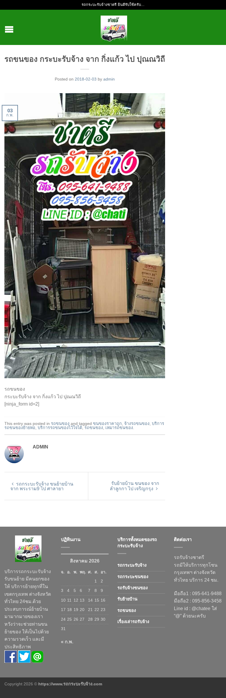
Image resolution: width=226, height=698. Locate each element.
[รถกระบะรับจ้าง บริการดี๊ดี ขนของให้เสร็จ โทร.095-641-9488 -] (114, 27)
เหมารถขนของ (119, 427)
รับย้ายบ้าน (127, 599)
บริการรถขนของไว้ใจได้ (60, 427)
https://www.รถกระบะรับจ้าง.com (70, 684)
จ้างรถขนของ (136, 423)
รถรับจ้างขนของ (132, 587)
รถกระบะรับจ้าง (132, 565)
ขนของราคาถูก (107, 423)
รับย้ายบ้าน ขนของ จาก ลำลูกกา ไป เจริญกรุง (134, 486)
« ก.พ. (67, 641)
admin (109, 79)
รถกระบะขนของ (132, 576)
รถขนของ (60, 423)
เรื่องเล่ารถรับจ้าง (133, 621)
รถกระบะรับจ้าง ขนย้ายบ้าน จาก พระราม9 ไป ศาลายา (41, 486)
